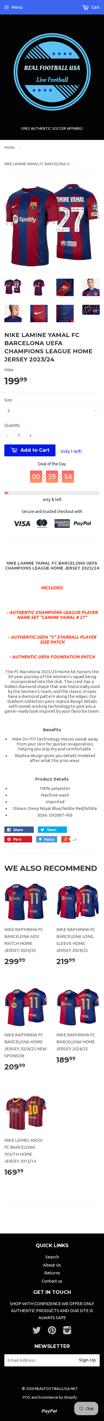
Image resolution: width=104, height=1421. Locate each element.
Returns (52, 1272)
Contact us (52, 1280)
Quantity (12, 425)
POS (26, 1397)
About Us (52, 1264)
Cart (95, 7)
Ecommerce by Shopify (57, 1397)
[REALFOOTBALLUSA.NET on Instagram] (67, 1332)
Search (52, 1256)
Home (9, 147)
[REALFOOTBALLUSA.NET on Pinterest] (52, 1332)
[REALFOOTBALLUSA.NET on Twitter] (36, 1332)
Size (8, 400)
